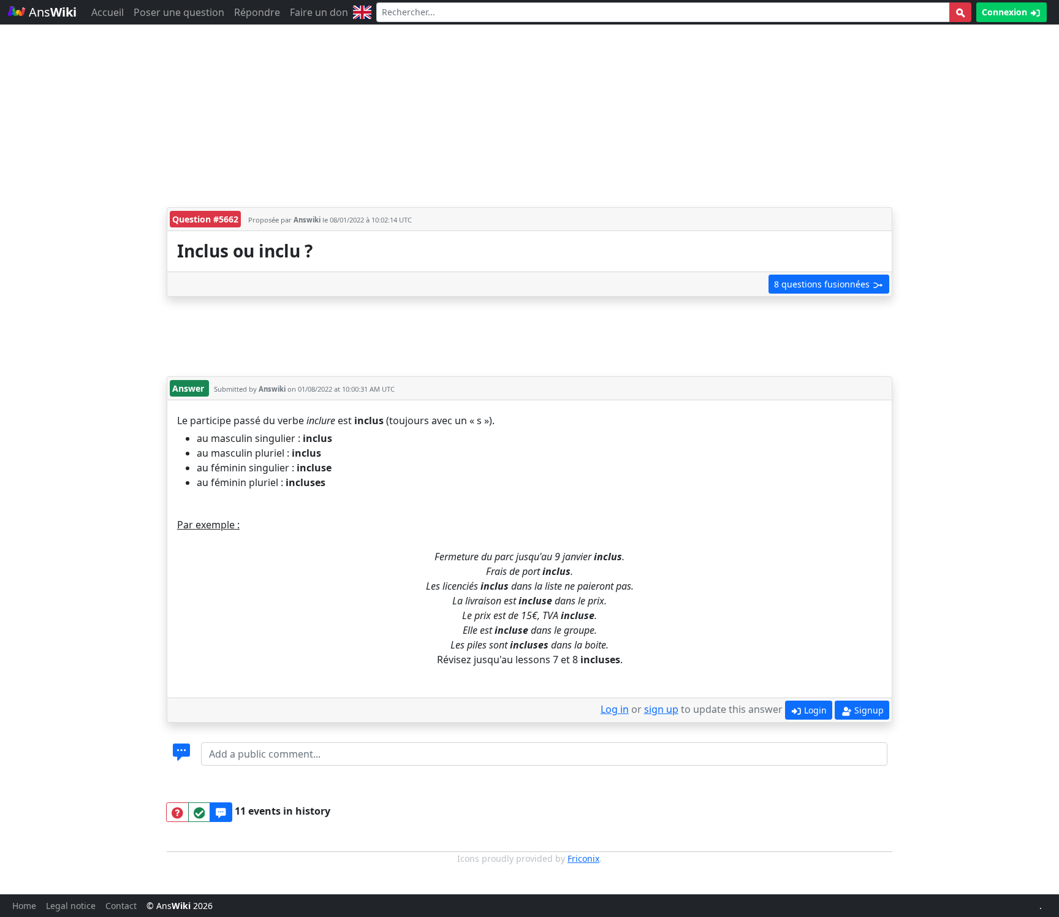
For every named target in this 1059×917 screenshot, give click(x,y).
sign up (661, 709)
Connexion (1006, 12)
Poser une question (179, 12)
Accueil (107, 12)
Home (24, 905)
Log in (615, 709)
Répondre (257, 12)
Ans (51, 12)
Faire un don (319, 12)
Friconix (583, 858)
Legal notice (71, 905)
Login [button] (814, 710)
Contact (121, 905)
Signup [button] (868, 710)
